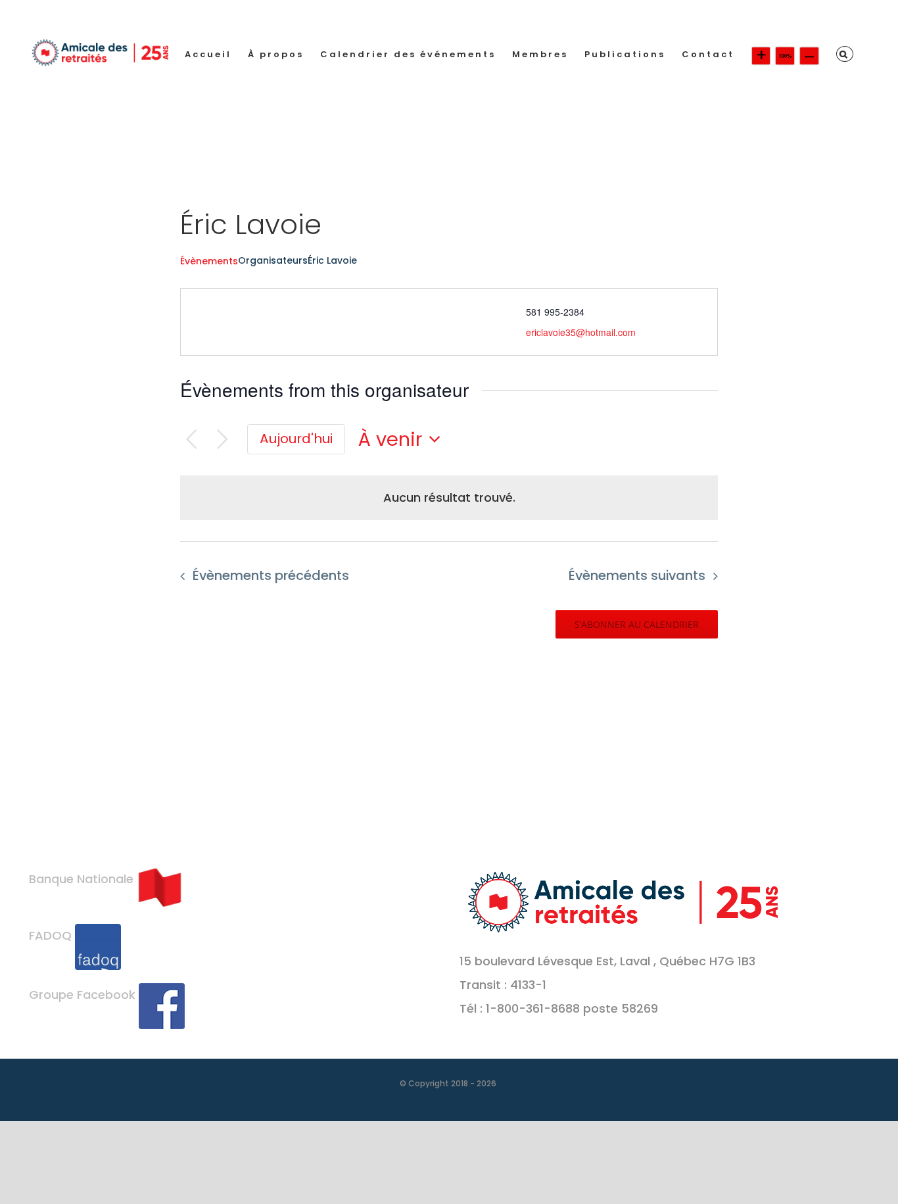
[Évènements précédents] (191, 439)
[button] (844, 54)
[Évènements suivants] (222, 439)
